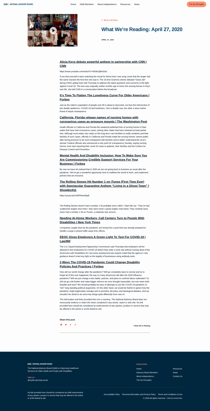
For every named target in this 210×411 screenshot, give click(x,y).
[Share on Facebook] (71, 325)
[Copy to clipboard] (76, 325)
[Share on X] (66, 325)
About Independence (107, 4)
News (137, 4)
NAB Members (87, 4)
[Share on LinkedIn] (61, 325)
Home (73, 4)
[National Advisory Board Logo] (18, 4)
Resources (125, 4)
